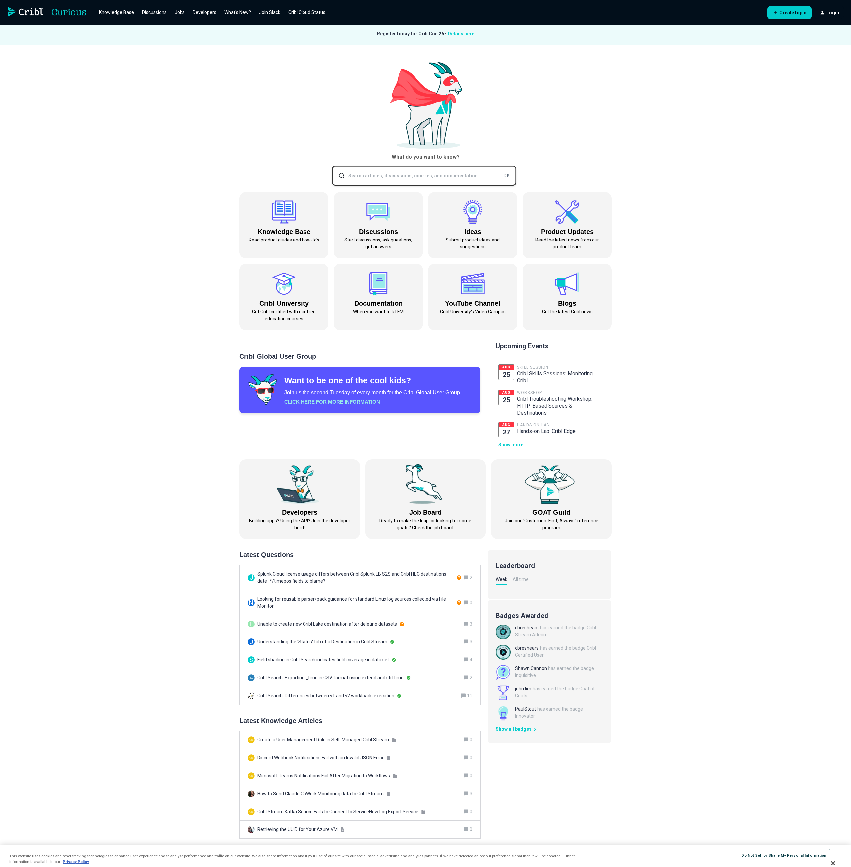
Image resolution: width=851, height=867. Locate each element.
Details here (461, 33)
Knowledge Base (116, 12)
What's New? (237, 12)
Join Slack (269, 12)
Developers (204, 12)
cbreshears (527, 627)
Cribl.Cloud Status (306, 12)
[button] (789, 12)
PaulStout (525, 709)
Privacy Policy (76, 861)
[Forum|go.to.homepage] (47, 12)
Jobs (180, 12)
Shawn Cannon (531, 668)
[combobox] (424, 175)
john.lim (523, 688)
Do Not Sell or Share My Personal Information (783, 855)
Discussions (154, 12)
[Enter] (339, 175)
